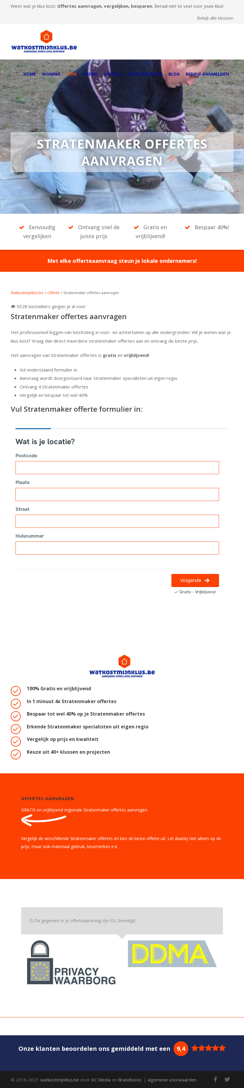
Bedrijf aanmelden (207, 74)
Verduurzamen (145, 74)
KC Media (101, 1080)
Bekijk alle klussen (215, 18)
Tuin (71, 74)
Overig (90, 74)
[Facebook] (215, 1079)
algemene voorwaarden (172, 1080)
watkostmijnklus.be (59, 1080)
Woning (51, 74)
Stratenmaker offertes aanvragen (69, 316)
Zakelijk (113, 74)
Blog (174, 74)
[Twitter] (227, 1079)
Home (30, 74)
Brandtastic (130, 1080)
